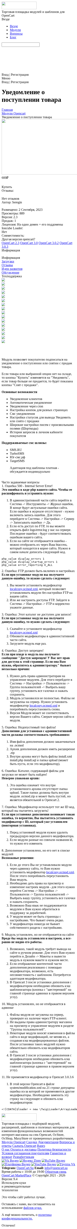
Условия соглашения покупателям (25, 1153)
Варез (41, 1146)
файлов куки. (32, 1208)
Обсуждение (10, 272)
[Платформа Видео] (16, 1164)
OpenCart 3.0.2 (49, 243)
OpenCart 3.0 (29, 243)
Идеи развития (12, 269)
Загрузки (8, 261)
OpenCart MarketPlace (16, 1175)
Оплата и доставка (23, 1149)
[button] (38, 252)
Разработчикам (23, 1157)
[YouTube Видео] (43, 1164)
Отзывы (7, 265)
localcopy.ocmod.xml (24, 589)
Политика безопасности (54, 1149)
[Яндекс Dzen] (30, 1160)
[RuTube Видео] (53, 1160)
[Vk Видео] (10, 1160)
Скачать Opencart (24, 1146)
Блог (13, 37)
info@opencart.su (56, 1168)
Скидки (31, 1142)
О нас (6, 1149)
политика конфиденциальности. (27, 1216)
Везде (14, 26)
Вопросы (16, 33)
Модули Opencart (13, 1142)
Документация (48, 1142)
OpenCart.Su (25, 1168)
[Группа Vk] (66, 1164)
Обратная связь (55, 1171)
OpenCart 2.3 (10, 243)
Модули (15, 30)
